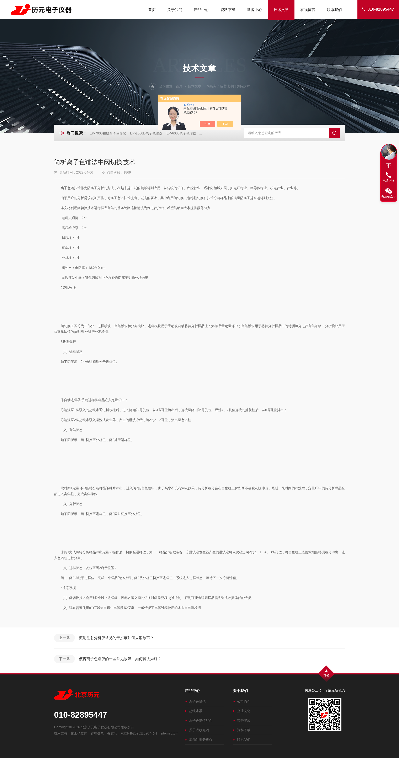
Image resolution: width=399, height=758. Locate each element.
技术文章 (281, 10)
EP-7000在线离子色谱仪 (108, 133)
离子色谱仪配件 (200, 720)
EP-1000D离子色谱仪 (146, 133)
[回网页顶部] (389, 165)
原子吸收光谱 (199, 730)
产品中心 (201, 10)
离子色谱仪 (197, 701)
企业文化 (243, 711)
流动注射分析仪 (200, 739)
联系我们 (334, 10)
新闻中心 (254, 10)
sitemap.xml (169, 733)
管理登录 (97, 733)
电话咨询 (388, 180)
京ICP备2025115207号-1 (139, 733)
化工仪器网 (79, 733)
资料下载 (227, 10)
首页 (152, 10)
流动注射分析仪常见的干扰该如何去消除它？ (116, 638)
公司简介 (243, 701)
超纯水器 (195, 711)
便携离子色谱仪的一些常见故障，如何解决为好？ (120, 659)
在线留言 (307, 10)
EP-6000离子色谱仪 (181, 133)
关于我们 (174, 10)
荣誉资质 (243, 720)
